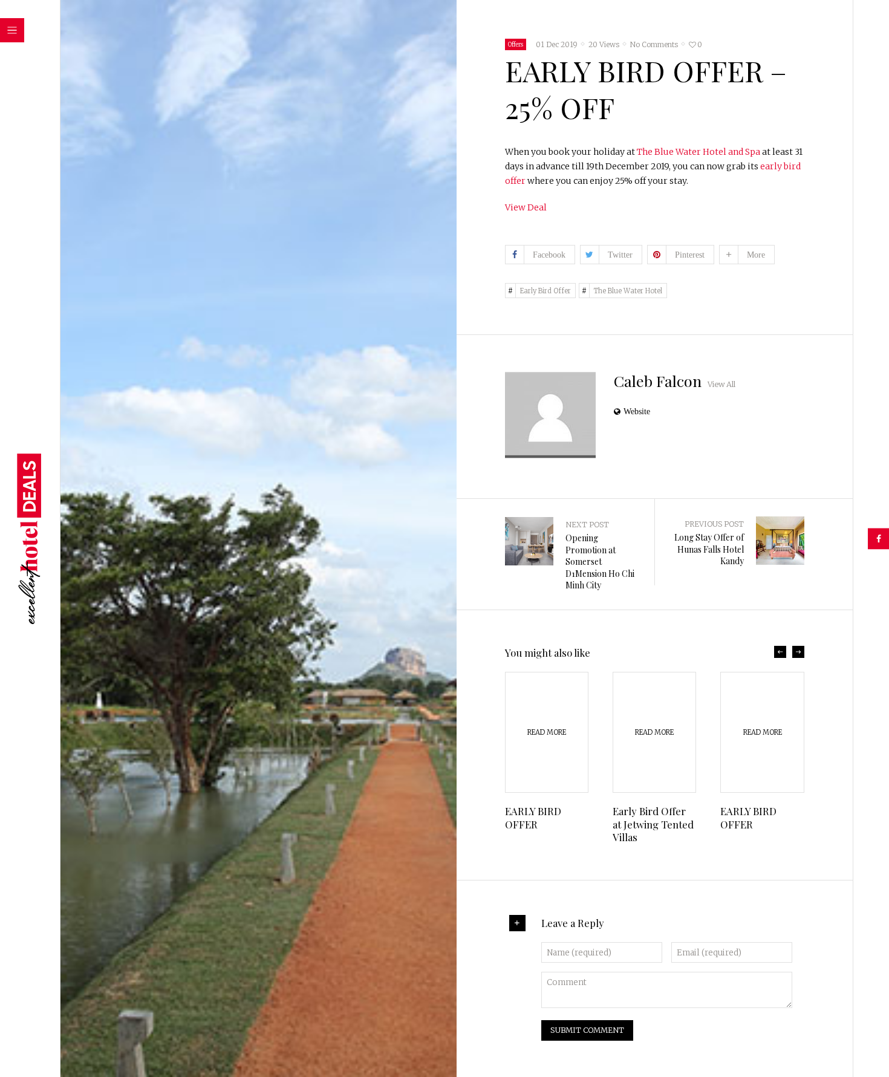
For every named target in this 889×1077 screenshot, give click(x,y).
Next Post (587, 524)
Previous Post (714, 524)
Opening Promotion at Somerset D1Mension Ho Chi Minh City (599, 561)
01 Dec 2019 (557, 44)
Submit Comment (587, 1030)
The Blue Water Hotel (628, 291)
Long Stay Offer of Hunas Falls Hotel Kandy (709, 549)
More (756, 254)
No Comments (654, 44)
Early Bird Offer (545, 291)
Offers (515, 44)
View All (721, 384)
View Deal (526, 207)
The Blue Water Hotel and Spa (698, 151)
